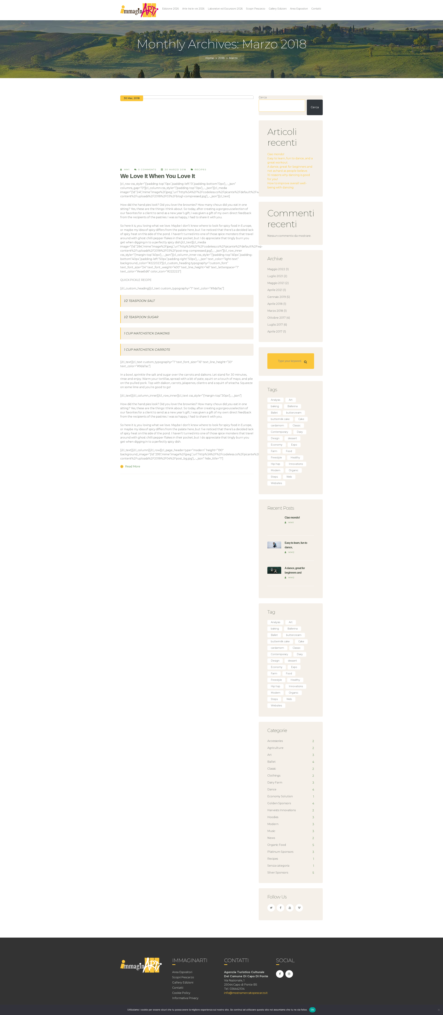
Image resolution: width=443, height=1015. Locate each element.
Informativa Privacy (185, 998)
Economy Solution (280, 796)
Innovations (296, 464)
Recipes (200, 169)
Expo (294, 444)
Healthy (295, 457)
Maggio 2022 (276, 269)
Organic (293, 470)
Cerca (263, 97)
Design (275, 438)
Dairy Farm (274, 782)
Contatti (177, 987)
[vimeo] (299, 908)
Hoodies (272, 817)
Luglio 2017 (275, 324)
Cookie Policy (181, 993)
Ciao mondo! (275, 154)
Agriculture (275, 748)
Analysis (275, 399)
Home (209, 58)
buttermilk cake (280, 419)
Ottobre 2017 (276, 317)
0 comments (147, 169)
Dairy (300, 431)
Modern (275, 470)
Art (290, 399)
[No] (438, 1010)
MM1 (127, 169)
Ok (312, 1009)
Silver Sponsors (277, 872)
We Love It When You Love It (157, 176)
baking (275, 406)
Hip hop (275, 464)
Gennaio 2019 (276, 297)
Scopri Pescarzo (183, 977)
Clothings (273, 775)
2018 (221, 58)
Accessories (275, 741)
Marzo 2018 (275, 310)
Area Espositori (182, 972)
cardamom (277, 425)
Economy (276, 444)
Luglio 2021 (275, 276)
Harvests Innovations (281, 810)
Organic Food (276, 844)
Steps (274, 476)
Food (289, 451)
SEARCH (305, 361)
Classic (296, 425)
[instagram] (289, 974)
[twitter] (271, 908)
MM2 (291, 552)
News (271, 838)
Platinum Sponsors (280, 851)
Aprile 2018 (275, 303)
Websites (276, 483)
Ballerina (292, 406)
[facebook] (280, 908)
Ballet (274, 412)
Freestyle (276, 457)
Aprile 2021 (274, 290)
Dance (271, 789)
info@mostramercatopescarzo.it (246, 993)
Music (271, 831)
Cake (301, 419)
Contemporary (279, 431)
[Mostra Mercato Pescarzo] (139, 9)
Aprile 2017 (274, 331)
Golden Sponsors (279, 803)
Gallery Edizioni (182, 982)
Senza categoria (278, 865)
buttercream (293, 412)
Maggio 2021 (275, 283)
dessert (292, 438)
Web (289, 476)
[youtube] (290, 908)
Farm (274, 451)
